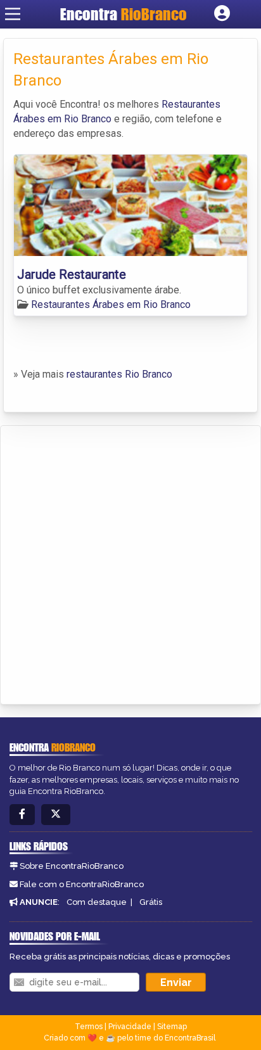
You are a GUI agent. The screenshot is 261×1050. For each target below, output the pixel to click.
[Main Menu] (12, 14)
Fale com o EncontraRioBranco (82, 884)
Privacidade (129, 1026)
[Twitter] (55, 814)
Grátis (150, 902)
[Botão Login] (222, 14)
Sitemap (172, 1026)
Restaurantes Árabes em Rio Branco (111, 304)
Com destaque (97, 902)
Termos (89, 1026)
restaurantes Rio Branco (119, 374)
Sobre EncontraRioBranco (72, 866)
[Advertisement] (130, 562)
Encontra (123, 13)
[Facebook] (22, 814)
